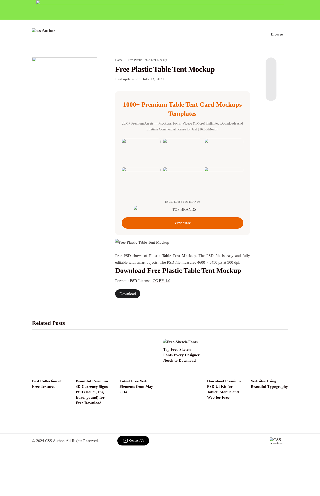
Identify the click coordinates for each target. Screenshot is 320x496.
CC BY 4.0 (161, 280)
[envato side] (64, 122)
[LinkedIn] (271, 75)
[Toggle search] (257, 34)
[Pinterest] (271, 83)
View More (182, 223)
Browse (277, 34)
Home (119, 60)
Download (128, 294)
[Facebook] (271, 66)
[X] (271, 92)
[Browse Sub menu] (286, 34)
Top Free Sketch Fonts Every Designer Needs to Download (181, 355)
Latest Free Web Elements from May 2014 (136, 386)
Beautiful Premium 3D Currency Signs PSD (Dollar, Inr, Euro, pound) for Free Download (92, 392)
